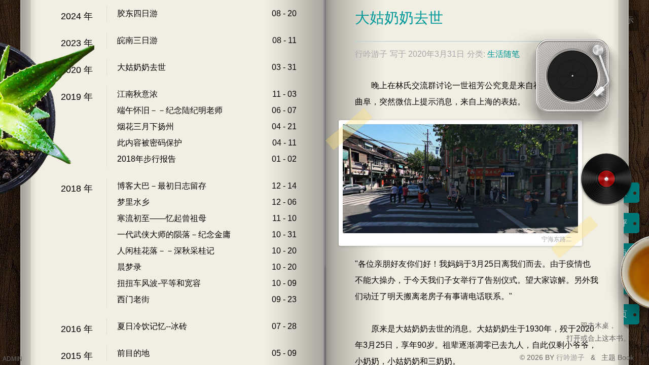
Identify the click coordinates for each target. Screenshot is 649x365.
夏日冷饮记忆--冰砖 (152, 326)
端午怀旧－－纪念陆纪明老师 (170, 110)
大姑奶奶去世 (141, 67)
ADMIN (12, 358)
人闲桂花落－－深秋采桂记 (165, 250)
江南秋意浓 (137, 94)
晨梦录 (129, 267)
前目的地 (133, 353)
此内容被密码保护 (149, 142)
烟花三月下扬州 (145, 126)
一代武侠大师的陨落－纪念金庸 (174, 234)
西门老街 (133, 299)
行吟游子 (571, 357)
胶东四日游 (137, 13)
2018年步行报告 (146, 159)
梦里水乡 (133, 202)
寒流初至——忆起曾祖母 (161, 218)
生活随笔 (503, 54)
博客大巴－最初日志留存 (161, 185)
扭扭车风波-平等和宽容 (159, 283)
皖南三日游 (137, 40)
